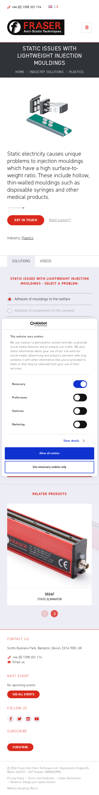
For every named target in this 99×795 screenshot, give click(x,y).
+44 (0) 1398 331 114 (27, 657)
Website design (16, 788)
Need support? (60, 220)
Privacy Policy (15, 778)
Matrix (34, 788)
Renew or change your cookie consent (33, 782)
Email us (18, 662)
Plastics (27, 238)
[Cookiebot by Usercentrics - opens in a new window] (26, 324)
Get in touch (25, 220)
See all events (23, 694)
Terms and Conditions (41, 778)
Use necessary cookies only (49, 467)
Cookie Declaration (69, 778)
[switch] (80, 397)
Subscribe (20, 747)
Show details (71, 441)
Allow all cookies (49, 453)
